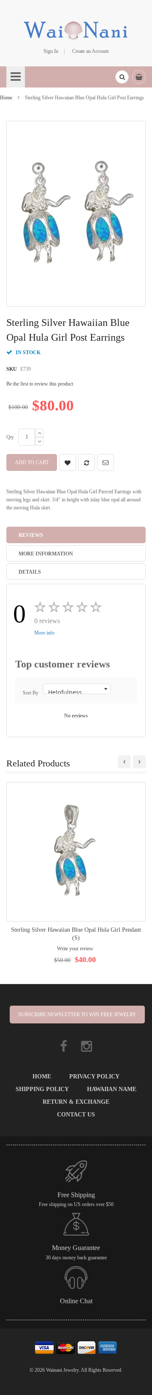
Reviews (31, 535)
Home (6, 98)
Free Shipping (76, 1194)
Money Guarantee (76, 1247)
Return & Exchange (76, 1102)
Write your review (75, 949)
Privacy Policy (94, 1076)
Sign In (50, 51)
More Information (46, 554)
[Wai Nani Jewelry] (76, 29)
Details (30, 572)
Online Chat (76, 1301)
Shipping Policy (42, 1089)
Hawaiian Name (111, 1089)
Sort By (30, 693)
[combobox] (122, 77)
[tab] (76, 535)
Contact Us (76, 1114)
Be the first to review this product (39, 384)
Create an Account (90, 51)
